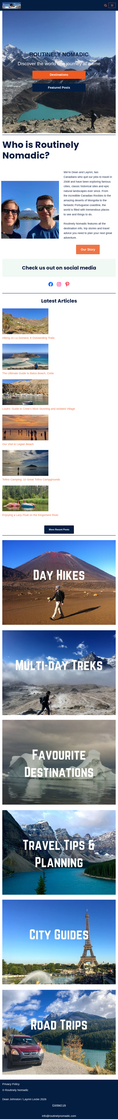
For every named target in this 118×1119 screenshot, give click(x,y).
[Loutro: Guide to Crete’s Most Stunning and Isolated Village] (25, 393)
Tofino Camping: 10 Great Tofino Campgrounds (31, 479)
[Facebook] (50, 284)
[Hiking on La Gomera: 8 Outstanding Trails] (25, 322)
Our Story (88, 249)
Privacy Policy (11, 1084)
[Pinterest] (67, 284)
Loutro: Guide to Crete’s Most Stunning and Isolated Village (38, 408)
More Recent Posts (59, 529)
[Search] (105, 5)
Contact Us (59, 1105)
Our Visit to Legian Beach (18, 444)
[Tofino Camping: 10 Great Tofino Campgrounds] (25, 463)
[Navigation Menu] (112, 5)
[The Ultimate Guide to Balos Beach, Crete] (25, 357)
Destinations (59, 74)
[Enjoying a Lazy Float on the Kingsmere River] (25, 499)
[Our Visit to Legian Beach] (25, 428)
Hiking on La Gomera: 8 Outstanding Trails (28, 337)
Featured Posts (59, 87)
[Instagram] (59, 284)
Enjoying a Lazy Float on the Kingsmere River (30, 515)
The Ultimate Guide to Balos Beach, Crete (28, 373)
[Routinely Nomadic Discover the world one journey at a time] (11, 5)
